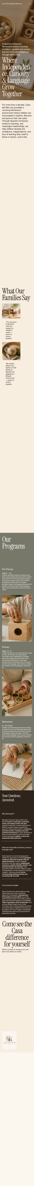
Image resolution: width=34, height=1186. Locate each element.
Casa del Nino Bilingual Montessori (12, 4)
